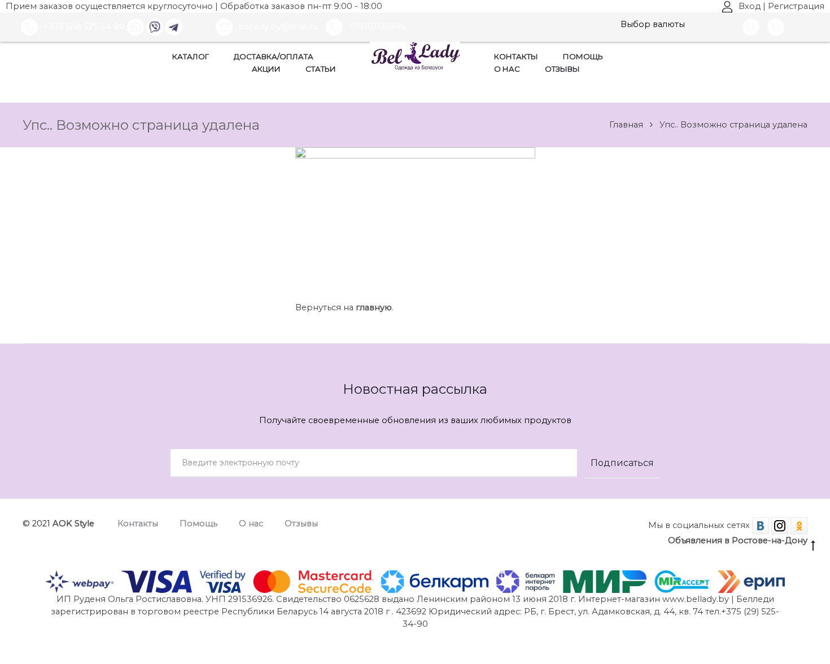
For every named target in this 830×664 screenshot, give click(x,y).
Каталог (190, 56)
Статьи (320, 68)
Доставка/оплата (273, 56)
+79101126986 (377, 26)
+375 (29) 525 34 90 (84, 26)
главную (374, 307)
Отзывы (562, 68)
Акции (266, 68)
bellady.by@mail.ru (279, 26)
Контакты (516, 56)
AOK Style (73, 523)
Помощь (583, 56)
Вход (750, 6)
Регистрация (796, 6)
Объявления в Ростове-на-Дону (737, 540)
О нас (507, 68)
